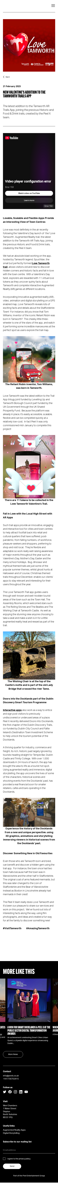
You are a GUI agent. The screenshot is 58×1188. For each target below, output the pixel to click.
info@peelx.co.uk (11, 1076)
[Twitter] (4, 1092)
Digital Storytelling (11, 1133)
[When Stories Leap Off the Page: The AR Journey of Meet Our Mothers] (29, 1000)
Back (8, 77)
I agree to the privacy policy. (19, 1159)
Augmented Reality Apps (14, 1130)
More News (13, 1054)
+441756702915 (11, 1079)
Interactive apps (12, 710)
